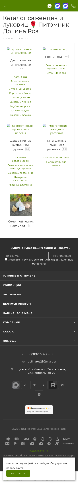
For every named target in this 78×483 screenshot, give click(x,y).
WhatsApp (62, 385)
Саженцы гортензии (20, 172)
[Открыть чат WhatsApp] (49, 6)
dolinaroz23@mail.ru (42, 361)
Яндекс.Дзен (39, 394)
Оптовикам (12, 294)
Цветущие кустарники (20, 179)
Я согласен (18, 473)
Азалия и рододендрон (20, 159)
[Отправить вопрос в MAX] (57, 6)
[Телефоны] (73, 6)
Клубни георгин (20, 106)
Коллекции (12, 285)
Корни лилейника (20, 93)
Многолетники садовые (20, 83)
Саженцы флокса (20, 114)
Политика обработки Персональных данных (28, 455)
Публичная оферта (64, 455)
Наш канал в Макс (17, 313)
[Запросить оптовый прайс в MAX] (65, 6)
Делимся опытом (17, 303)
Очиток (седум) (20, 110)
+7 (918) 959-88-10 (40, 354)
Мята (49, 72)
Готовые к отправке (19, 275)
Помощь (10, 340)
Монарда (60, 72)
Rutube (53, 385)
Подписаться (62, 256)
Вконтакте (25, 385)
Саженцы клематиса (56, 157)
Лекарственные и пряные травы (56, 67)
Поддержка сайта (38, 450)
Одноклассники (44, 385)
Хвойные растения (20, 184)
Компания (11, 322)
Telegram (34, 385)
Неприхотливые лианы (56, 163)
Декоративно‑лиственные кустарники (20, 167)
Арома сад (20, 76)
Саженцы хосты (20, 97)
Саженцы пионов (20, 101)
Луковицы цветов (20, 88)
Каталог (9, 331)
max (16, 385)
